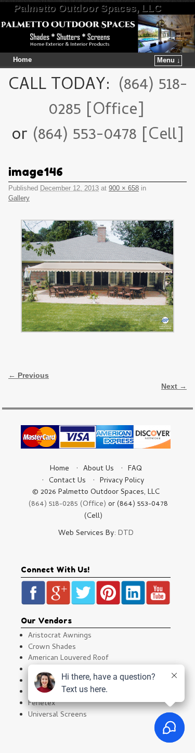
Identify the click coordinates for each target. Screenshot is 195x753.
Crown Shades (52, 648)
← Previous (28, 375)
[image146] (97, 276)
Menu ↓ (168, 60)
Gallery (19, 198)
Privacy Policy (122, 481)
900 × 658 (124, 188)
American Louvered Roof (68, 659)
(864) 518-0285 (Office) (67, 504)
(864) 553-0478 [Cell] (108, 135)
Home (22, 59)
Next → (174, 386)
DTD (126, 534)
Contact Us (67, 481)
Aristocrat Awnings (60, 636)
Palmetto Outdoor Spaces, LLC (87, 8)
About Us (98, 469)
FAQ (135, 469)
